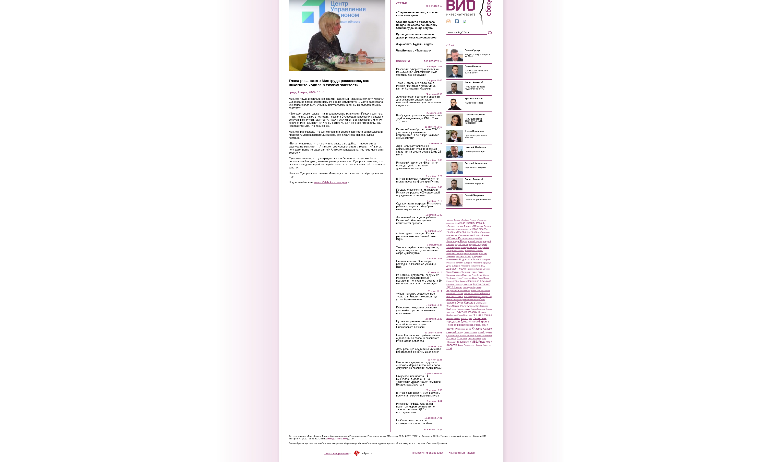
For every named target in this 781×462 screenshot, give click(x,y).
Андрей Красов (461, 245)
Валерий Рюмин (454, 253)
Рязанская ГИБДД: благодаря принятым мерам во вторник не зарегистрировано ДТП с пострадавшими (415, 408)
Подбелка (451, 309)
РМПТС (450, 318)
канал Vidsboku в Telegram (331, 182)
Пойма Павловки (478, 309)
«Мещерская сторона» (457, 229)
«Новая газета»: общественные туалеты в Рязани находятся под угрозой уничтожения (416, 296)
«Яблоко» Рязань (456, 238)
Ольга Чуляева (467, 306)
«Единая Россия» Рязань (469, 223)
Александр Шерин (456, 241)
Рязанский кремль (478, 321)
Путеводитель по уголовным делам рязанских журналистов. (416, 36)
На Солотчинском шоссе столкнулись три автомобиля (414, 422)
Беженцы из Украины (474, 251)
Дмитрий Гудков (475, 269)
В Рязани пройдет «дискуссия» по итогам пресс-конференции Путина (417, 180)
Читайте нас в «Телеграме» (413, 50)
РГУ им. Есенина (482, 315)
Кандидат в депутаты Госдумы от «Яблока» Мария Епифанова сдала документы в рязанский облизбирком (419, 365)
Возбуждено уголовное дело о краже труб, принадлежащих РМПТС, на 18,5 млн (419, 118)
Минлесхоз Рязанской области (477, 294)
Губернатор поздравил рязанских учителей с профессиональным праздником (416, 310)
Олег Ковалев (466, 302)
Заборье (456, 272)
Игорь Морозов (463, 275)
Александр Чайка (474, 238)
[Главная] (469, 24)
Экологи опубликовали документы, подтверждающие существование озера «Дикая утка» (417, 250)
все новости (431, 60)
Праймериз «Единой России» (459, 315)
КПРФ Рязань (460, 281)
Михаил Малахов (454, 296)
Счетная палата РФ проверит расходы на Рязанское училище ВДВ (416, 264)
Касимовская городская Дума (459, 284)
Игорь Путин (477, 275)
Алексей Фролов (475, 241)
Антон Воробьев (453, 248)
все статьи (432, 5)
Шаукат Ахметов (483, 345)
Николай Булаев (454, 299)
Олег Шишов (481, 303)
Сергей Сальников (466, 335)
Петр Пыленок (482, 306)
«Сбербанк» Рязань (467, 232)
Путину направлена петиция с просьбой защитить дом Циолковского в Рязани (414, 324)
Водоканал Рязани (470, 259)
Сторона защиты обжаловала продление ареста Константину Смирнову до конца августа (416, 24)
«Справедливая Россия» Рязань (473, 235)
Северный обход (454, 332)
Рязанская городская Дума (466, 320)
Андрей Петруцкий (478, 244)
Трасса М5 (463, 341)
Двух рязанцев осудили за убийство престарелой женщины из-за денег (418, 350)
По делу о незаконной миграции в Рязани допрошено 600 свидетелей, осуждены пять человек (418, 192)
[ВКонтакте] (457, 22)
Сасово (487, 328)
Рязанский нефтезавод (459, 324)
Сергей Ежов (452, 335)
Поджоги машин (463, 309)
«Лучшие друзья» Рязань (458, 226)
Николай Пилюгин (471, 300)
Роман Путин (466, 319)
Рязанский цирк (463, 329)
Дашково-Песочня (456, 268)
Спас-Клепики (474, 338)
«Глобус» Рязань (468, 220)
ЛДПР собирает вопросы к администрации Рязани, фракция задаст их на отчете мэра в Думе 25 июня (418, 150)
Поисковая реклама (337, 453)
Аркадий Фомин (469, 247)
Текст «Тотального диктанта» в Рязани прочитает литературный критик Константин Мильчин (416, 86)
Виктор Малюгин (471, 254)
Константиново (481, 284)
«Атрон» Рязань (453, 220)
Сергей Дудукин (485, 332)
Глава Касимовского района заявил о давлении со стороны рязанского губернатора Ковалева (418, 338)
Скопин (451, 338)
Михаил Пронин (471, 297)
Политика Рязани (466, 311)
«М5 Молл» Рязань (481, 226)
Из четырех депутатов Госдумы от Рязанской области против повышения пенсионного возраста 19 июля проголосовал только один (419, 279)
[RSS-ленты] (448, 22)
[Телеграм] (464, 22)
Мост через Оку (485, 297)
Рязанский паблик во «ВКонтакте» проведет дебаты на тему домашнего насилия (417, 165)
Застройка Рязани (469, 272)
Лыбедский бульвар (472, 287)
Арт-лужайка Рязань (455, 251)
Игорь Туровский (464, 278)
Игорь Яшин (477, 278)
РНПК (457, 318)
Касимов (485, 281)
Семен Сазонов (470, 332)
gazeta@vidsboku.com (337, 439)
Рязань (476, 328)
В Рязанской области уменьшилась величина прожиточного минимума (418, 394)
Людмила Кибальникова (458, 290)
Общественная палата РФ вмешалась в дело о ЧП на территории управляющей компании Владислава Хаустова (418, 380)
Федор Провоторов (466, 345)
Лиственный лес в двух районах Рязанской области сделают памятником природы (416, 220)
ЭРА (449, 348)
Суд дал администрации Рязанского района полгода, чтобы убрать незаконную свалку (418, 206)
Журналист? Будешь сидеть (414, 44)
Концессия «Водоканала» (427, 452)
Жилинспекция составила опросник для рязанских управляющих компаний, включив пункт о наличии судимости (418, 101)
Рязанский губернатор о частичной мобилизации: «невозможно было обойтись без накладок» (417, 72)
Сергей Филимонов (483, 335)
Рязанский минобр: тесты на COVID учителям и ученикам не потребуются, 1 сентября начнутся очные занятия (418, 133)
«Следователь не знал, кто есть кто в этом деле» (417, 14)
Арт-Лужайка (483, 248)
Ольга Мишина (452, 306)
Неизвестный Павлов (462, 452)
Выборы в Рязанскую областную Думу (468, 266)
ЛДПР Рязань (454, 287)
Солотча (462, 338)
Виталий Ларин (463, 257)
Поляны (482, 312)
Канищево (473, 281)
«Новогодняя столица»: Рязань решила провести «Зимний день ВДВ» (416, 236)
